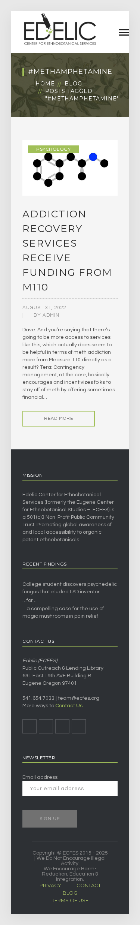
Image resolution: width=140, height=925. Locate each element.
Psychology (53, 149)
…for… (29, 600)
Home (45, 83)
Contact (89, 885)
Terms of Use (70, 900)
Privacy (50, 885)
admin (51, 315)
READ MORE (58, 418)
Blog (73, 83)
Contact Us (69, 705)
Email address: (40, 777)
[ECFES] (59, 28)
